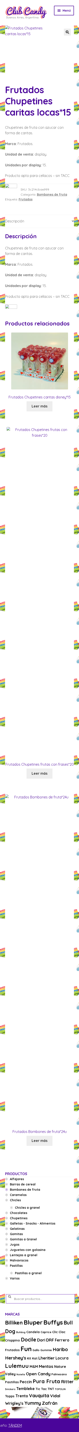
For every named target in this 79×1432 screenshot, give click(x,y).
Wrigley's (14, 1403)
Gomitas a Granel (23, 1239)
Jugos (14, 1245)
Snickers (10, 1389)
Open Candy (38, 1373)
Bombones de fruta (52, 194)
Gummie (46, 1350)
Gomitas (16, 1234)
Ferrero (62, 1340)
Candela (33, 1332)
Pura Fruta (46, 1381)
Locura (62, 1358)
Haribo (60, 1349)
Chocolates (18, 1213)
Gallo (36, 1350)
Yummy (32, 1403)
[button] (67, 32)
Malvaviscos (19, 1260)
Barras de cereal (23, 1184)
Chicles (15, 1200)
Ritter (67, 1381)
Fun (26, 1349)
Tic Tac (41, 1389)
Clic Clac (58, 1332)
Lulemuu (17, 1365)
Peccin (26, 1381)
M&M (34, 1366)
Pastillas (16, 1266)
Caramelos (18, 1195)
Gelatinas (17, 1229)
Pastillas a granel (28, 1273)
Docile (28, 1339)
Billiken (14, 1322)
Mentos (46, 1366)
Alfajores (17, 1179)
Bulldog (20, 1332)
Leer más (39, 406)
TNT (51, 1389)
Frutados (25, 199)
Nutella (20, 1374)
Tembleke (25, 1388)
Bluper (33, 1322)
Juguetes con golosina (27, 1250)
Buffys (53, 1322)
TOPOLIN (60, 1389)
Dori (41, 1340)
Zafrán (49, 1403)
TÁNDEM (15, 1425)
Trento (21, 1396)
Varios (15, 1278)
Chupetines (18, 1218)
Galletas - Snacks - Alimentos (32, 1223)
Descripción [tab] (14, 221)
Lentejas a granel (23, 1255)
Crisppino (12, 1340)
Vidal (55, 1395)
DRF (50, 1340)
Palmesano (59, 1374)
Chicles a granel (27, 1208)
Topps (9, 1396)
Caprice (46, 1332)
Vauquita (39, 1395)
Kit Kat (32, 1358)
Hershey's (15, 1358)
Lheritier (46, 1358)
